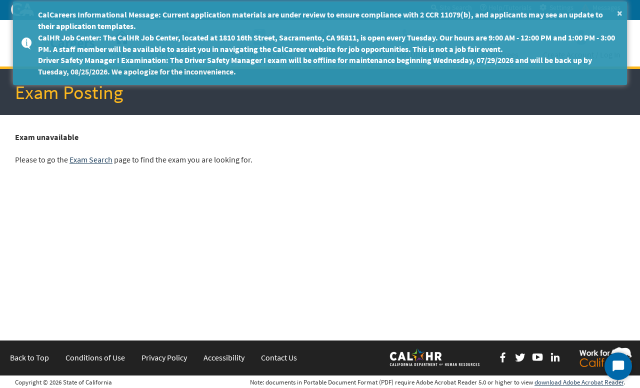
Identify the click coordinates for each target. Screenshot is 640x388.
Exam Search (91, 159)
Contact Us (279, 357)
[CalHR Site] (435, 357)
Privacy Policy (164, 357)
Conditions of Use (95, 357)
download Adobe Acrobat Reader (579, 382)
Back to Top (29, 357)
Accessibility (224, 357)
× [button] (619, 12)
